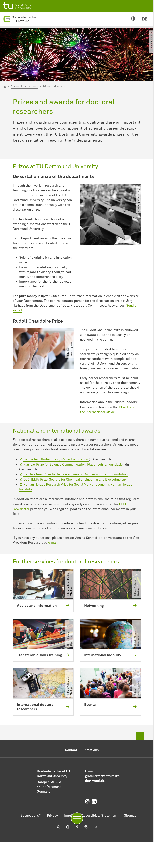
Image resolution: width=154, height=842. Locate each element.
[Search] (58, 827)
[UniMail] (95, 827)
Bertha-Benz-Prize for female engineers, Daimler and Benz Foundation (75, 474)
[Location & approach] (77, 827)
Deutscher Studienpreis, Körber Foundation (56, 459)
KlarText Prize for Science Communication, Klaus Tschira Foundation (73, 464)
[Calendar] (68, 827)
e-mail (52, 542)
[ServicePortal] (86, 827)
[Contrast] (133, 19)
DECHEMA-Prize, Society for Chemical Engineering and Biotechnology (75, 479)
